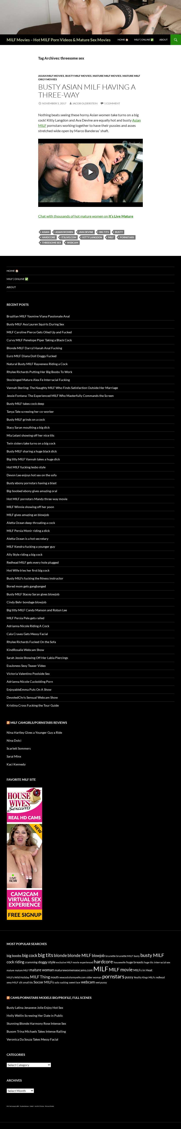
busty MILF (152, 955)
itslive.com (68, 237)
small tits (28, 982)
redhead (160, 977)
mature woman (41, 970)
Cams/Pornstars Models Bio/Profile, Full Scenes (51, 998)
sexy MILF (12, 982)
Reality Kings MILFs (144, 977)
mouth (55, 977)
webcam (72, 242)
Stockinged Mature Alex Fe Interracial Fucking (38, 380)
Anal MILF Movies (39, 1106)
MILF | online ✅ (144, 39)
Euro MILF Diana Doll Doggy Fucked (32, 356)
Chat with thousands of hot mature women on (85, 216)
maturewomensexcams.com (74, 970)
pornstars (127, 237)
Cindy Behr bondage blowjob (26, 602)
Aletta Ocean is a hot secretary (27, 538)
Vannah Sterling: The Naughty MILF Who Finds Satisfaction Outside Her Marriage (62, 388)
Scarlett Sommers (19, 748)
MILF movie (121, 969)
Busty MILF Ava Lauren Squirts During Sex (35, 324)
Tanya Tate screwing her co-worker (30, 411)
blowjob (98, 955)
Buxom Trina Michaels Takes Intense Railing (36, 1031)
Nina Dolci (14, 740)
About (163, 39)
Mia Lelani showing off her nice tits (30, 435)
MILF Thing (40, 976)
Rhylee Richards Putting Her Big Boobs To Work (39, 372)
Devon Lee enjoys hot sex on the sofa (32, 475)
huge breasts (134, 962)
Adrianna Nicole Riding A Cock (28, 626)
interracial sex (162, 962)
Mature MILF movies (107, 75)
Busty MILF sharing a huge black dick (32, 451)
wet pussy (101, 982)
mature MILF (22, 970)
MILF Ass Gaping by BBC (13, 1106)
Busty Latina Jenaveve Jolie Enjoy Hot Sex (35, 1007)
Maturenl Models (49, 1106)
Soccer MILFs (44, 982)
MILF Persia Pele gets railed (25, 618)
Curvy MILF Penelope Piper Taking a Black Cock (39, 340)
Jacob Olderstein (85, 103)
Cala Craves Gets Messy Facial (27, 634)
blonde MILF (79, 955)
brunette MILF (124, 956)
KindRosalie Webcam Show (25, 650)
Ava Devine (86, 232)
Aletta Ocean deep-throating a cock (31, 523)
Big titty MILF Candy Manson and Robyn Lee (37, 610)
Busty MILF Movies (78, 75)
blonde (60, 955)
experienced (86, 962)
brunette (111, 956)
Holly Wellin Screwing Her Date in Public (35, 1015)
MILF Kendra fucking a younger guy (31, 546)
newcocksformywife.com (72, 977)
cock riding (15, 962)
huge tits (148, 962)
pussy (129, 977)
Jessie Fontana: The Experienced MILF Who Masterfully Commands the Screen (60, 396)
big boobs (14, 955)
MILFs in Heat (142, 970)
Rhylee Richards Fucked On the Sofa (31, 642)
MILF (111, 237)
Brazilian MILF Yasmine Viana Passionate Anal (38, 316)
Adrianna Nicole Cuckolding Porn (30, 681)
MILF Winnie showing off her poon (30, 507)
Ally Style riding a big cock (24, 554)
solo (57, 982)
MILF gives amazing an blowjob (28, 515)
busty (119, 232)
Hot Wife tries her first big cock (28, 570)
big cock (29, 955)
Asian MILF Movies (51, 75)
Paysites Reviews (24, 1106)
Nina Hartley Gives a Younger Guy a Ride (34, 732)
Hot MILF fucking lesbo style (26, 467)
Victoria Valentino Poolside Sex (28, 673)
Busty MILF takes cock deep (25, 403)
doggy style (46, 962)
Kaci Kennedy (16, 764)
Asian (45, 232)
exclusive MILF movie (67, 962)
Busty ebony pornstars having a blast (32, 483)
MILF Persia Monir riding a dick (28, 531)
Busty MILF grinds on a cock (26, 419)
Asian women (64, 232)
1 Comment (112, 103)
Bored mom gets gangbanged (26, 586)
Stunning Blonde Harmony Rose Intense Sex (36, 1023)
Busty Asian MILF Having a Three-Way (87, 90)
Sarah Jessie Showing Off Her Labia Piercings (37, 658)
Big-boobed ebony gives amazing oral (32, 491)
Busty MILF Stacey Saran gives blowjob (33, 594)
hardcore (48, 237)
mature (10, 970)
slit (20, 982)
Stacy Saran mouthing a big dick (28, 427)
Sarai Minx (14, 756)
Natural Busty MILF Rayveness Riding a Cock (37, 364)
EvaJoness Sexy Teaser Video (26, 666)
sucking (64, 982)
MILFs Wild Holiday (18, 977)
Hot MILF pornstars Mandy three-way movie (37, 499)
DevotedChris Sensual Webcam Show (32, 697)
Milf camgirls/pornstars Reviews (38, 722)
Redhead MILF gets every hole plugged (33, 562)
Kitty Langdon (92, 237)
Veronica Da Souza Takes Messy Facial (32, 1039)
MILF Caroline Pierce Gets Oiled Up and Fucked (39, 332)
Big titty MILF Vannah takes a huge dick (33, 459)
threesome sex (51, 242)
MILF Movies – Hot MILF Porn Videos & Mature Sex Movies (59, 39)
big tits (104, 232)
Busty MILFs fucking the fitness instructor (35, 578)
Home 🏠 (123, 39)
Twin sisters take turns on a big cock (31, 443)
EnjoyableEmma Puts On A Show (29, 689)
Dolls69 (32, 1106)
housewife (120, 962)
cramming (31, 962)
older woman (94, 977)
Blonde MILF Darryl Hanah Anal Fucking (34, 348)
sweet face (74, 982)
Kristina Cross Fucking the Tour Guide (33, 705)
